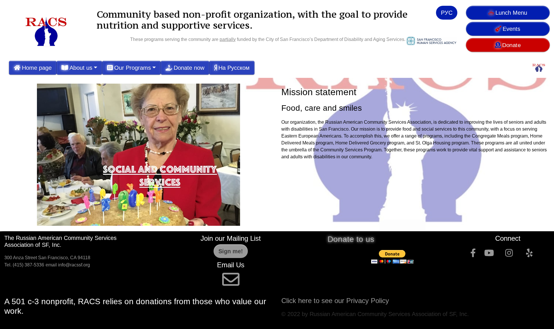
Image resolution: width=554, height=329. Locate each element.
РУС (446, 13)
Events (511, 29)
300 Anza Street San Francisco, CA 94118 (47, 257)
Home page (37, 68)
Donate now (189, 68)
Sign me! (230, 251)
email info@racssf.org (68, 264)
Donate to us (350, 239)
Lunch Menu (511, 13)
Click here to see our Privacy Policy (336, 300)
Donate (511, 45)
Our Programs (132, 68)
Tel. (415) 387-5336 (24, 264)
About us (81, 68)
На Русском (234, 68)
